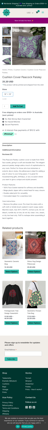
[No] (45, 422)
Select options (12, 272)
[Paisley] (28, 386)
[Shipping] (5, 411)
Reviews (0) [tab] (7, 154)
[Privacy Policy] (7, 402)
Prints (10, 70)
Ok (18, 426)
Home (4, 70)
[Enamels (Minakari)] (9, 381)
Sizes (4, 89)
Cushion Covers (20, 70)
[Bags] (4, 386)
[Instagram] (26, 407)
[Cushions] (5, 383)
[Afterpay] (5, 413)
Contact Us (30, 397)
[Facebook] (30, 407)
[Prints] (4, 392)
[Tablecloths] (6, 378)
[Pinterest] (34, 407)
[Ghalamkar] (29, 383)
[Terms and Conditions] (10, 408)
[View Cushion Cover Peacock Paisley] (6, 31)
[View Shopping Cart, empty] (37, 12)
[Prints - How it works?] (33, 389)
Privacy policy (27, 426)
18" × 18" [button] (7, 94)
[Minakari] (28, 381)
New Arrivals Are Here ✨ (24, 21)
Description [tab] (7, 145)
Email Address (11, 350)
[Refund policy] (7, 405)
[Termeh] (28, 378)
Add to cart (18, 106)
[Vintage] (5, 389)
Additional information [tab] (11, 150)
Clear (4, 99)
